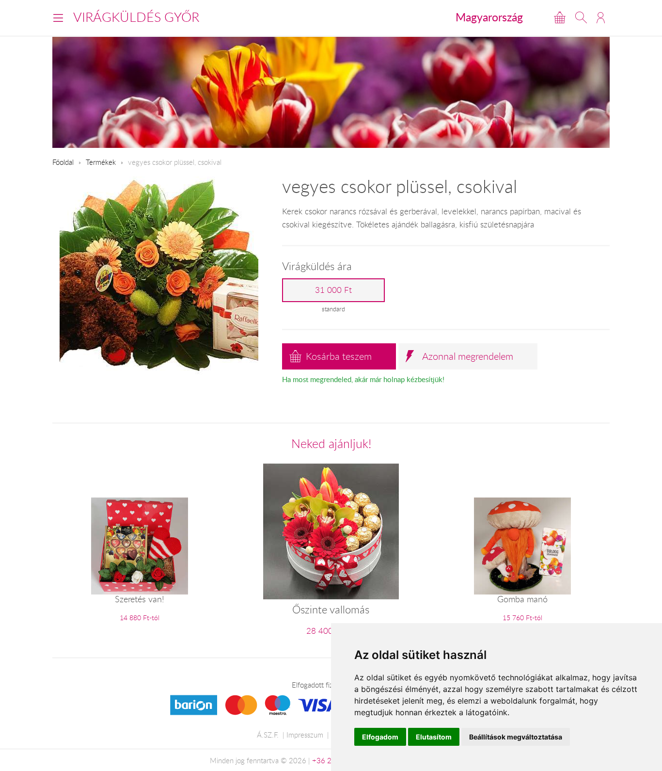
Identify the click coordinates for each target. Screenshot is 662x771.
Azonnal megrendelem (467, 356)
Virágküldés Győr (136, 17)
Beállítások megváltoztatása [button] (515, 737)
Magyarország (489, 17)
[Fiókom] (601, 17)
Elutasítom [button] (434, 737)
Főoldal (63, 162)
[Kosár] (560, 17)
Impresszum (304, 734)
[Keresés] (581, 17)
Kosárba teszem (339, 356)
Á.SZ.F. (268, 734)
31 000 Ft (333, 290)
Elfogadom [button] (380, 737)
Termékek (101, 162)
